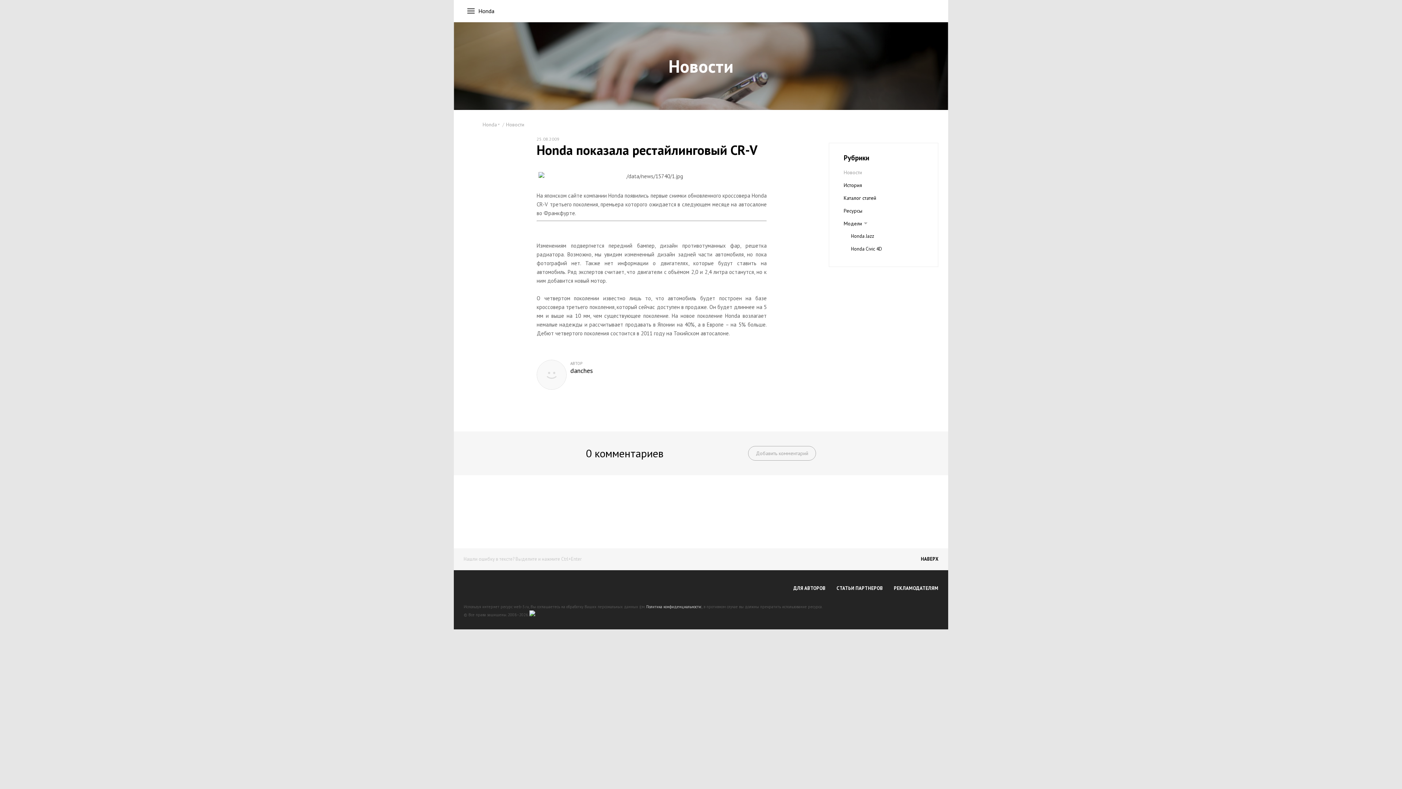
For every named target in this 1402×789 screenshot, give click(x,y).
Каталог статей (860, 198)
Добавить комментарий (782, 453)
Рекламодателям (916, 588)
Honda (486, 11)
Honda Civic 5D (866, 262)
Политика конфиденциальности (673, 606)
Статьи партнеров (859, 588)
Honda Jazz (862, 236)
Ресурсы (853, 210)
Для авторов (809, 588)
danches (581, 370)
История (853, 185)
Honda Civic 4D (866, 249)
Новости (515, 124)
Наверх (929, 559)
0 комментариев (624, 453)
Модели (853, 223)
